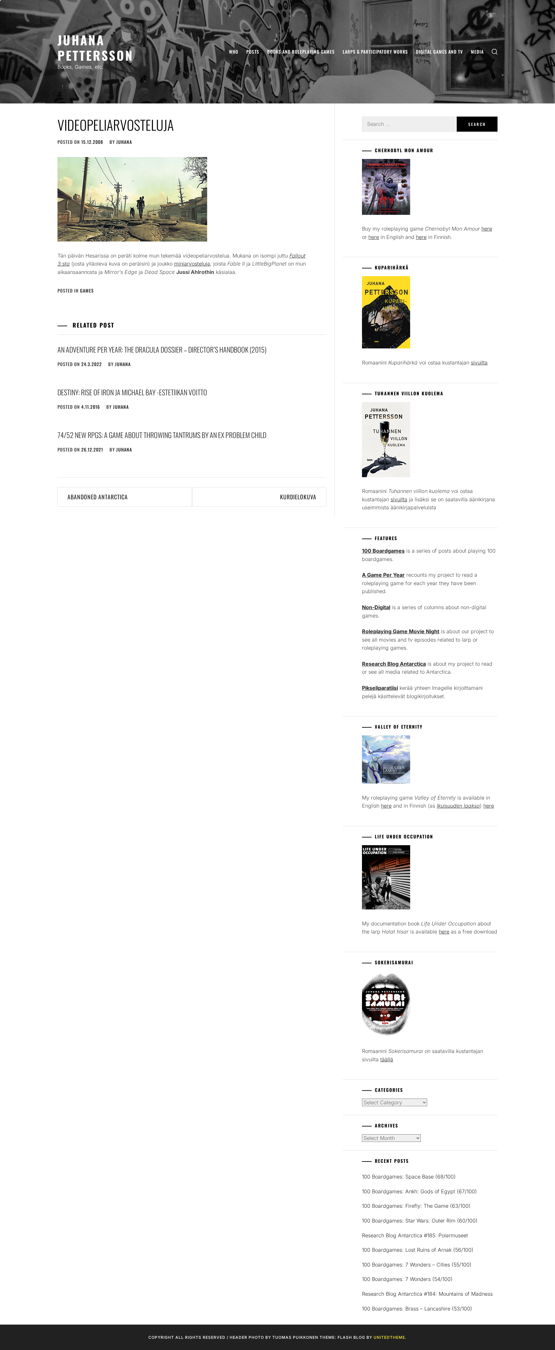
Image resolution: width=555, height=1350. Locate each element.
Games (87, 290)
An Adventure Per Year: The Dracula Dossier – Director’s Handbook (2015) (162, 349)
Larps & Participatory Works (375, 51)
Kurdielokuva (298, 497)
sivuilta (479, 362)
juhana (124, 141)
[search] (495, 51)
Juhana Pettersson (95, 47)
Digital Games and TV (439, 51)
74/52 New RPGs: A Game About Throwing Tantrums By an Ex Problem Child (161, 435)
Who (233, 51)
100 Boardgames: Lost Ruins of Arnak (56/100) (417, 1250)
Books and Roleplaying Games (301, 51)
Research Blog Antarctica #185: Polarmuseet (415, 1235)
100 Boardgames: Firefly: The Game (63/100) (416, 1206)
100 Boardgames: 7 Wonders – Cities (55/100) (416, 1264)
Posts (252, 51)
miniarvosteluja (192, 263)
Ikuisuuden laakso (458, 805)
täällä (386, 1059)
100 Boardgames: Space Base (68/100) (409, 1176)
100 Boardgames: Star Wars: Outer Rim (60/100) (420, 1220)
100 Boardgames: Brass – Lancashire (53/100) (417, 1308)
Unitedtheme (389, 1337)
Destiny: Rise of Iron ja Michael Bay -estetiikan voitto (132, 392)
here (486, 228)
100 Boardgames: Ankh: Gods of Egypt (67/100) (419, 1191)
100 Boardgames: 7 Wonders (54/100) (407, 1279)
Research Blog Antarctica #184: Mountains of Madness (427, 1294)
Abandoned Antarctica (97, 497)
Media (477, 51)
